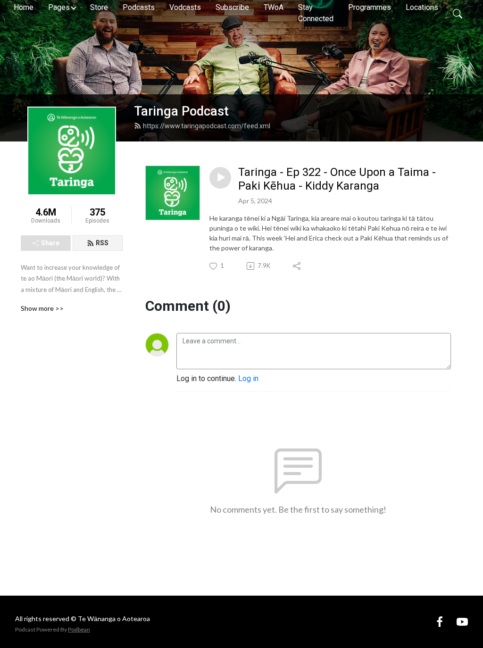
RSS (102, 243)
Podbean (79, 629)
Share (50, 243)
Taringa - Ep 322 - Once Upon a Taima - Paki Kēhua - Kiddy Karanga (337, 179)
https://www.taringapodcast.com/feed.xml (206, 126)
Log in (248, 378)
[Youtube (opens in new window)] (462, 621)
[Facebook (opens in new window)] (439, 621)
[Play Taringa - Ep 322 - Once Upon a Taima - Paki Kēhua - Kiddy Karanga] (220, 178)
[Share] (297, 266)
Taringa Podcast (181, 111)
